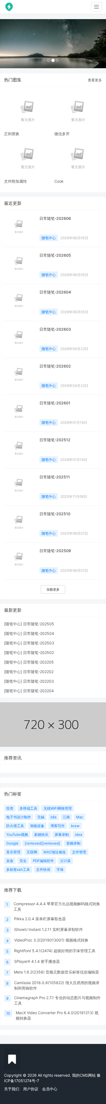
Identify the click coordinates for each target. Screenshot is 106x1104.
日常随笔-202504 (38, 633)
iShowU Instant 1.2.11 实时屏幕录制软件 (48, 929)
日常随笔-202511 (54, 477)
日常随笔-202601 (54, 403)
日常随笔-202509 (55, 550)
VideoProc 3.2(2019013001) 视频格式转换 (51, 940)
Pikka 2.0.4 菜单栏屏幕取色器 (40, 918)
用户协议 (30, 1089)
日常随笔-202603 (55, 329)
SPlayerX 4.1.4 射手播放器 (37, 961)
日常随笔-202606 (55, 218)
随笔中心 (49, 238)
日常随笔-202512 (54, 439)
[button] (8, 43)
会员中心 (49, 1089)
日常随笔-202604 (55, 292)
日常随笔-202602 (55, 366)
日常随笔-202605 (55, 255)
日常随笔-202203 (38, 681)
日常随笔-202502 (38, 652)
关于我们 (11, 1089)
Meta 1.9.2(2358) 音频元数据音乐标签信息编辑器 (56, 972)
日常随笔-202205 (38, 662)
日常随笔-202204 (38, 690)
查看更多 (95, 80)
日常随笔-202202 (38, 671)
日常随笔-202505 (38, 623)
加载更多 (53, 589)
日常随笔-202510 (54, 513)
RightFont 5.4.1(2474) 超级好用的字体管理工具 (54, 950)
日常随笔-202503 (38, 643)
